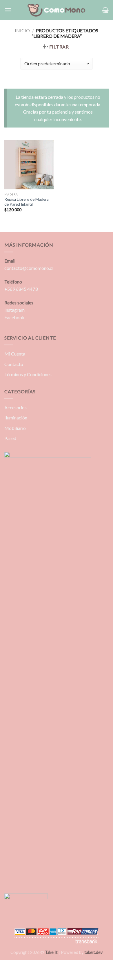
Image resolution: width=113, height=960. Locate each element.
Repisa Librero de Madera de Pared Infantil (26, 202)
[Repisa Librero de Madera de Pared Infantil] (29, 164)
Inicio (22, 30)
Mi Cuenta (14, 353)
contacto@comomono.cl (28, 268)
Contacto (13, 364)
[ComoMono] (56, 10)
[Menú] (7, 10)
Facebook (14, 317)
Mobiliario (15, 428)
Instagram (14, 310)
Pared (10, 438)
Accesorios (15, 407)
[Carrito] (105, 10)
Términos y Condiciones (28, 374)
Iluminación (15, 417)
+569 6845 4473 (21, 289)
